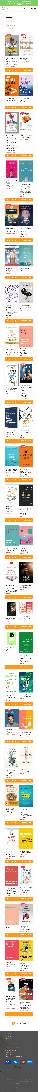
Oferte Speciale (10, 25)
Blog (6, 1040)
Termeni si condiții (10, 1052)
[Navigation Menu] (35, 8)
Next (24, 1023)
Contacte (8, 1038)
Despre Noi (8, 1036)
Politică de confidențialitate (13, 1056)
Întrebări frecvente (11, 1051)
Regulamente (9, 1054)
